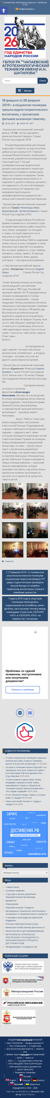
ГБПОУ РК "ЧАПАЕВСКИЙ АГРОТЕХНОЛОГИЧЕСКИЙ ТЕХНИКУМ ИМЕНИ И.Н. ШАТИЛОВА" (25, 67)
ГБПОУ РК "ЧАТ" (27, 123)
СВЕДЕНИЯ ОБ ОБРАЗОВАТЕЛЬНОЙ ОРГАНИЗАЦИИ (25, 1040)
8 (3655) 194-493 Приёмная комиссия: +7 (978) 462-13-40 (26, 4)
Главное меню (12, 887)
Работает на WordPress (17, 1091)
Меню (28, 90)
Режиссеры (26, 207)
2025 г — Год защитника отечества (25, 1061)
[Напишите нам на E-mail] (30, 713)
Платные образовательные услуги (22, 924)
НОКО (19, 1058)
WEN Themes (28, 1094)
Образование (12, 904)
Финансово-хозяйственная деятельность (25, 927)
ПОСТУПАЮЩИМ (17, 1046)
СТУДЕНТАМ (35, 1046)
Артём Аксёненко (28, 211)
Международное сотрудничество (21, 946)
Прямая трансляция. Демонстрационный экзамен (25, 1055)
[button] (3, 10)
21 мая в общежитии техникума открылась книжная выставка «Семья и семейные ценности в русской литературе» (26, 761)
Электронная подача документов (25, 1067)
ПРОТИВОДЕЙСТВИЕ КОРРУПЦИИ (25, 1064)
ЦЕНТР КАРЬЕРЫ (25, 1070)
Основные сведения (15, 890)
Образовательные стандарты (20, 907)
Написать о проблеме (23, 689)
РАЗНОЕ (40, 1049)
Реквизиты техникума (25, 1072)
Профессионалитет (34, 1043)
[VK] (20, 713)
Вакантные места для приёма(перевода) (25, 931)
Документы (11, 900)
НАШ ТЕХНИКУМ (14, 1043)
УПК (25, 1052)
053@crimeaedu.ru (26, 9)
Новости (9, 561)
